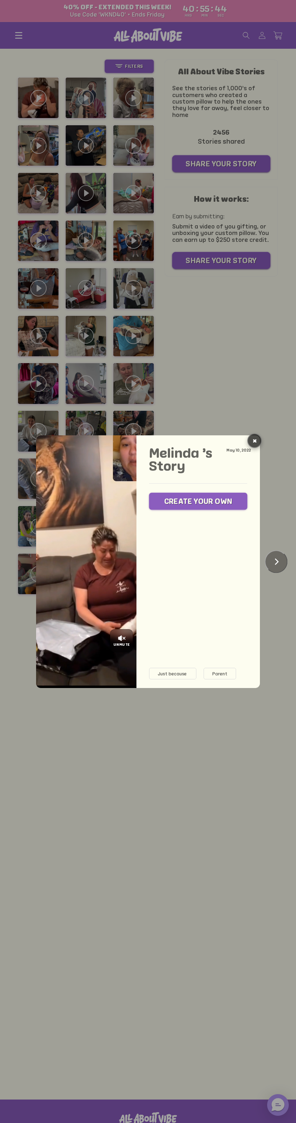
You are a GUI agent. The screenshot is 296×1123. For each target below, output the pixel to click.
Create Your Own (198, 501)
